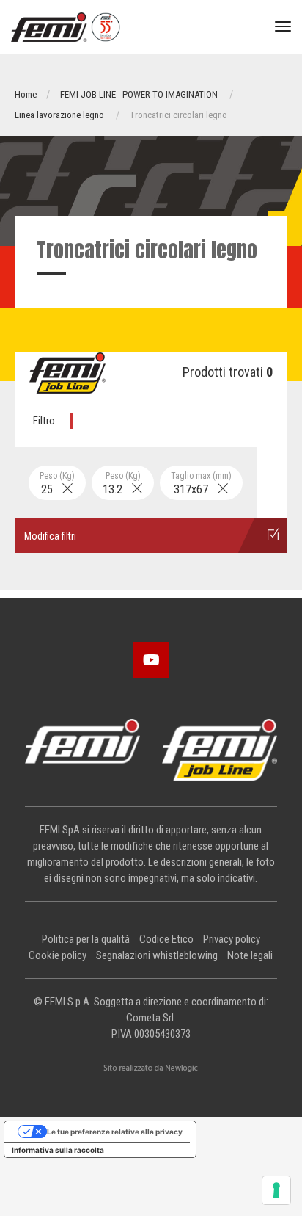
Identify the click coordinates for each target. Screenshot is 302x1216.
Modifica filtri (50, 536)
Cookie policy (57, 955)
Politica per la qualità (86, 939)
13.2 (122, 483)
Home (26, 94)
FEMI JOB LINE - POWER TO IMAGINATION (139, 94)
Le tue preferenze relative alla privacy (115, 1131)
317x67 (201, 483)
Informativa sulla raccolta (58, 1150)
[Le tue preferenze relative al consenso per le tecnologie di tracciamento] (276, 1190)
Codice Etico (166, 939)
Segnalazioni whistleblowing (157, 955)
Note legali (250, 955)
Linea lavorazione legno (59, 114)
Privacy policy (231, 939)
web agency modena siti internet (150, 1068)
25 (57, 483)
